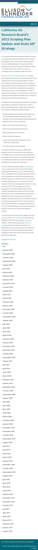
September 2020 (9, 394)
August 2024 (7, 265)
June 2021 (6, 368)
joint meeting (16, 218)
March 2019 (7, 457)
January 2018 (8, 494)
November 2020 (9, 387)
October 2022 (8, 313)
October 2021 (8, 353)
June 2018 (6, 483)
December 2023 (9, 283)
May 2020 (6, 409)
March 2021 (7, 376)
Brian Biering (11, 239)
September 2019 (9, 438)
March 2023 (7, 298)
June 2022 (6, 328)
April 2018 (7, 490)
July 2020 (6, 401)
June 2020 (6, 405)
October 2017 (8, 505)
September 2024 (9, 261)
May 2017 (6, 512)
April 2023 (7, 294)
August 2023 (7, 291)
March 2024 (7, 272)
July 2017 (6, 509)
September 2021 (9, 357)
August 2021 (7, 361)
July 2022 (6, 324)
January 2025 (8, 250)
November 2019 (9, 431)
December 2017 (9, 498)
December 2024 (9, 254)
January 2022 (8, 342)
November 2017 (9, 501)
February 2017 (8, 524)
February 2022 (8, 339)
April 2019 (7, 453)
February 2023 (8, 302)
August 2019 (7, 442)
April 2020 (7, 413)
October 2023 (8, 287)
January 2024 (8, 279)
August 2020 (7, 398)
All (4, 246)
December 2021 (9, 346)
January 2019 (8, 461)
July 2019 (6, 446)
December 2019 (9, 427)
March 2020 (7, 416)
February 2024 (8, 276)
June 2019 (6, 450)
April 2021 (7, 372)
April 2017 (7, 516)
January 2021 (8, 383)
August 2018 (7, 475)
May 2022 (6, 331)
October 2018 (8, 468)
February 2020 (8, 420)
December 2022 (9, 309)
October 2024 (8, 257)
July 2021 (6, 364)
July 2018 (6, 479)
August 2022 (7, 320)
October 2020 (8, 390)
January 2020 (8, 424)
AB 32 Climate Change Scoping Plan (15, 76)
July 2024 (6, 268)
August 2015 (7, 531)
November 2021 (9, 350)
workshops (27, 167)
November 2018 (9, 464)
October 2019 (8, 435)
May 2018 (6, 487)
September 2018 (9, 472)
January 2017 (8, 527)
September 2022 (9, 316)
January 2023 (8, 305)
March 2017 (7, 520)
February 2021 (8, 379)
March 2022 (7, 335)
